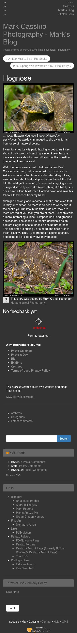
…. (5, 135)
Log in (12, 608)
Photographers (20, 560)
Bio (13, 358)
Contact (16, 366)
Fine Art (16, 520)
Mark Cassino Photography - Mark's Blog (36, 33)
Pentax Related (20, 536)
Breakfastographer (27, 501)
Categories (18, 417)
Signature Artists (26, 524)
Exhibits (16, 362)
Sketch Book (66, 14)
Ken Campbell (25, 568)
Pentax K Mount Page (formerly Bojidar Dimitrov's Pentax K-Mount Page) (40, 550)
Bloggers (16, 497)
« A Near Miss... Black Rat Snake (26, 59)
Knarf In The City (26, 505)
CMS (65, 621)
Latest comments (22, 421)
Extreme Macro (25, 564)
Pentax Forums (25, 544)
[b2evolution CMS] (38, 629)
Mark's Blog (66, 10)
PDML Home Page (27, 540)
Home (70, 2)
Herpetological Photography (55, 49)
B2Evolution (23, 532)
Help (56, 621)
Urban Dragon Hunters (30, 516)
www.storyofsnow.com (20, 397)
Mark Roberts (24, 509)
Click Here (12, 592)
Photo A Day (19, 354)
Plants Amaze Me (27, 512)
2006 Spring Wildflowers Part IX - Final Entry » (42, 66)
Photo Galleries (21, 351)
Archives (16, 413)
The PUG (22, 556)
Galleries (68, 6)
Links (14, 528)
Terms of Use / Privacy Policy (30, 370)
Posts (26, 462)
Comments (38, 462)
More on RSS (13, 475)
